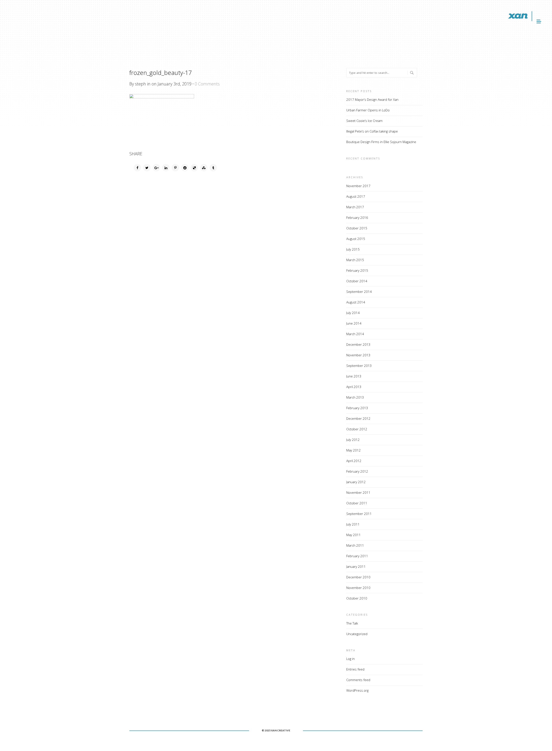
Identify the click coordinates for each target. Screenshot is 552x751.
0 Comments (207, 84)
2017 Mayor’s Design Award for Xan (372, 99)
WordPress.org (357, 690)
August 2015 (355, 239)
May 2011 (353, 535)
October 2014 (356, 281)
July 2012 (353, 439)
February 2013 (357, 408)
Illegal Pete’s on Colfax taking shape (372, 131)
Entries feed (355, 669)
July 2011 (353, 524)
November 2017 (358, 186)
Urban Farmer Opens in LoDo (368, 110)
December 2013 (358, 344)
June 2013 (353, 376)
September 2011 (359, 513)
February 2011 (357, 556)
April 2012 (353, 461)
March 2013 (355, 397)
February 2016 (357, 217)
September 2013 (359, 365)
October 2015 (356, 228)
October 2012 (356, 429)
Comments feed (358, 680)
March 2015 (355, 260)
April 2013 (353, 387)
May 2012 (353, 450)
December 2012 (358, 418)
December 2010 (358, 577)
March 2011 (355, 545)
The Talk (352, 623)
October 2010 (356, 598)
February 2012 (357, 471)
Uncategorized (356, 634)
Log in (350, 658)
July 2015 (353, 249)
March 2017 (355, 207)
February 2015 (357, 270)
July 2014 (353, 313)
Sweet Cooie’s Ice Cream (364, 120)
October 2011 (356, 503)
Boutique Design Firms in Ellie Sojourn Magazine (381, 142)
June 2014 (353, 323)
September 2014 (359, 291)
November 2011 (358, 492)
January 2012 (356, 482)
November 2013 (358, 355)
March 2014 (355, 334)
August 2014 (355, 302)
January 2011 (356, 566)
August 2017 (355, 196)
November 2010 (358, 587)
